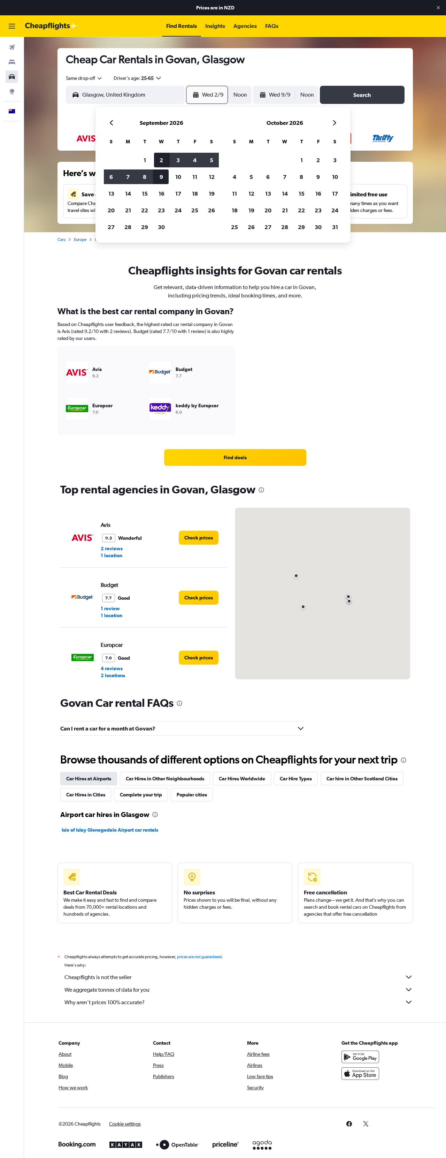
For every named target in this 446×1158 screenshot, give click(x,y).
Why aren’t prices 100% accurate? (104, 1002)
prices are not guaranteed (199, 956)
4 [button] (195, 160)
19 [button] (212, 193)
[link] (235, 457)
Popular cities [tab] (192, 794)
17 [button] (178, 193)
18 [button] (195, 193)
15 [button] (145, 193)
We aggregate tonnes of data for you (106, 989)
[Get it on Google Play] (360, 1057)
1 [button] (145, 160)
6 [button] (111, 177)
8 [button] (144, 177)
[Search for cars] (12, 77)
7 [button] (128, 177)
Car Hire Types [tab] (296, 778)
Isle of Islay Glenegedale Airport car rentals (110, 830)
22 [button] (144, 210)
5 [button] (211, 160)
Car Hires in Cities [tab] (85, 794)
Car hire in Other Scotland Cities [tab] (362, 778)
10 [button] (178, 177)
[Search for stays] (12, 62)
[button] (438, 7)
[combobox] (84, 78)
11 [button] (194, 177)
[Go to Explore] (12, 91)
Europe (80, 239)
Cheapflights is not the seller (97, 977)
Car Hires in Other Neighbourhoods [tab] (165, 778)
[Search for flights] (12, 47)
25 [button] (194, 210)
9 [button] (161, 177)
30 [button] (161, 227)
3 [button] (178, 160)
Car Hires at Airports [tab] (88, 778)
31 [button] (335, 227)
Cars (61, 239)
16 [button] (161, 193)
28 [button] (127, 227)
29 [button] (144, 227)
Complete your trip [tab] (141, 794)
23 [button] (161, 210)
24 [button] (178, 210)
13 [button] (111, 193)
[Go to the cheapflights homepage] (51, 26)
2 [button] (161, 160)
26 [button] (211, 210)
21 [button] (128, 210)
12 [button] (212, 177)
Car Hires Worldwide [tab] (242, 778)
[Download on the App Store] (360, 1073)
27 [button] (111, 227)
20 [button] (111, 210)
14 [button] (128, 193)
